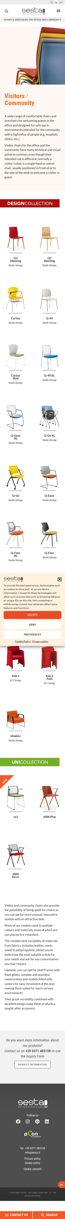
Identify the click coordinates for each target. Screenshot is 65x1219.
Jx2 (15, 816)
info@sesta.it (32, 1152)
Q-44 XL (49, 375)
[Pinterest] (37, 1121)
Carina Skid (15, 377)
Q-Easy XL (15, 437)
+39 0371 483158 (38, 1051)
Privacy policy (40, 641)
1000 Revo (15, 875)
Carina (15, 318)
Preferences (32, 634)
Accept (32, 615)
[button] (59, 579)
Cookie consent (33, 1169)
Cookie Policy (23, 641)
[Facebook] (18, 1121)
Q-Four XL (15, 554)
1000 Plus (49, 816)
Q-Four (49, 553)
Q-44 (49, 318)
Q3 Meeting (15, 259)
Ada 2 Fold (49, 677)
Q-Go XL (49, 435)
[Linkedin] (47, 1121)
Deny (32, 624)
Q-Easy (49, 495)
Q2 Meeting (49, 259)
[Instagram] (28, 1121)
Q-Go (15, 495)
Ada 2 (15, 676)
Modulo (15, 736)
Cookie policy (32, 1163)
